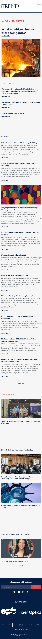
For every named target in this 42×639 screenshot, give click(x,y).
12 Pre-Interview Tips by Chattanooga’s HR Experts (20, 143)
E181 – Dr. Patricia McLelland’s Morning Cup (17, 450)
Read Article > (6, 36)
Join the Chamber (34, 625)
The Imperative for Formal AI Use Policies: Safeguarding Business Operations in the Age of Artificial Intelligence (20, 91)
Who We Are (6, 625)
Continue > (4, 157)
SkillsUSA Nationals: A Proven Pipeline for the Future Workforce (20, 422)
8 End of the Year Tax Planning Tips (14, 275)
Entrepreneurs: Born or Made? (13, 113)
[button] (21, 384)
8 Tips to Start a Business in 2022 (13, 255)
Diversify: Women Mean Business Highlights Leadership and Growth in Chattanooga (17, 478)
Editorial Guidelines (21, 629)
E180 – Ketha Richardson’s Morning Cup (15, 534)
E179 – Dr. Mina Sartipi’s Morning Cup (14, 561)
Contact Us (19, 625)
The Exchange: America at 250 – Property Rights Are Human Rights (20, 506)
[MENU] (39, 6)
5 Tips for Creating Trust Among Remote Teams (19, 296)
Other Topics (7, 394)
